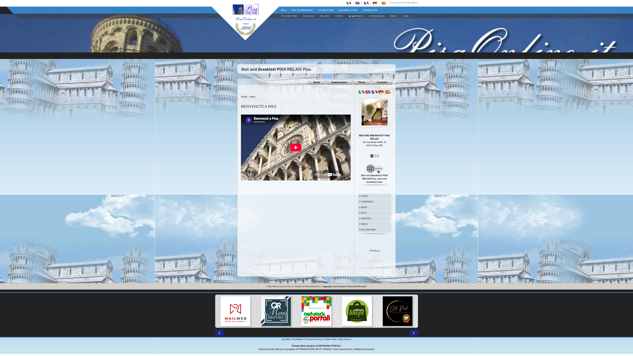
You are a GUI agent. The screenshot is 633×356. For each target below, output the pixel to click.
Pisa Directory (289, 16)
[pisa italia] (348, 3)
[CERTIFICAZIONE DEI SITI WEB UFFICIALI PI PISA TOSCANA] (316, 311)
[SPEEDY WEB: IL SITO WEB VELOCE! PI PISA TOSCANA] (357, 311)
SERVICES (366, 218)
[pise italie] (366, 3)
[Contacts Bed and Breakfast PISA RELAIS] (374, 155)
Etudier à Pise (348, 10)
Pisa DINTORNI (368, 230)
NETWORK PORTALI (330, 345)
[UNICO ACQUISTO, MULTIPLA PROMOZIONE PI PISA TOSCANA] (235, 311)
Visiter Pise (369, 10)
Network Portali (409, 3)
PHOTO (393, 16)
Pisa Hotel (308, 16)
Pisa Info (325, 16)
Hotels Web (330, 339)
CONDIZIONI (367, 202)
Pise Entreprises (302, 10)
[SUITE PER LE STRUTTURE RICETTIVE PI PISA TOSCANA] (397, 311)
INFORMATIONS (376, 16)
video (252, 96)
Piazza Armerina (313, 339)
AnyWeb (286, 339)
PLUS (363, 213)
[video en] (368, 92)
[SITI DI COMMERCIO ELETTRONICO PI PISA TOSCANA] (276, 311)
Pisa (283, 10)
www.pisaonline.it (285, 286)
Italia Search (344, 339)
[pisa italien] (375, 3)
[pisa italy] (357, 3)
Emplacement (339, 82)
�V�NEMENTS (356, 16)
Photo (362, 82)
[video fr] (374, 92)
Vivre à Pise (326, 10)
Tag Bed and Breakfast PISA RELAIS (374, 268)
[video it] (361, 92)
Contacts (382, 82)
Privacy (374, 250)
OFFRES (339, 16)
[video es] (387, 92)
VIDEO (406, 16)
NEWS (364, 207)
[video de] (381, 92)
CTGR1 (364, 196)
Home (317, 82)
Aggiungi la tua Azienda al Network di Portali (344, 286)
